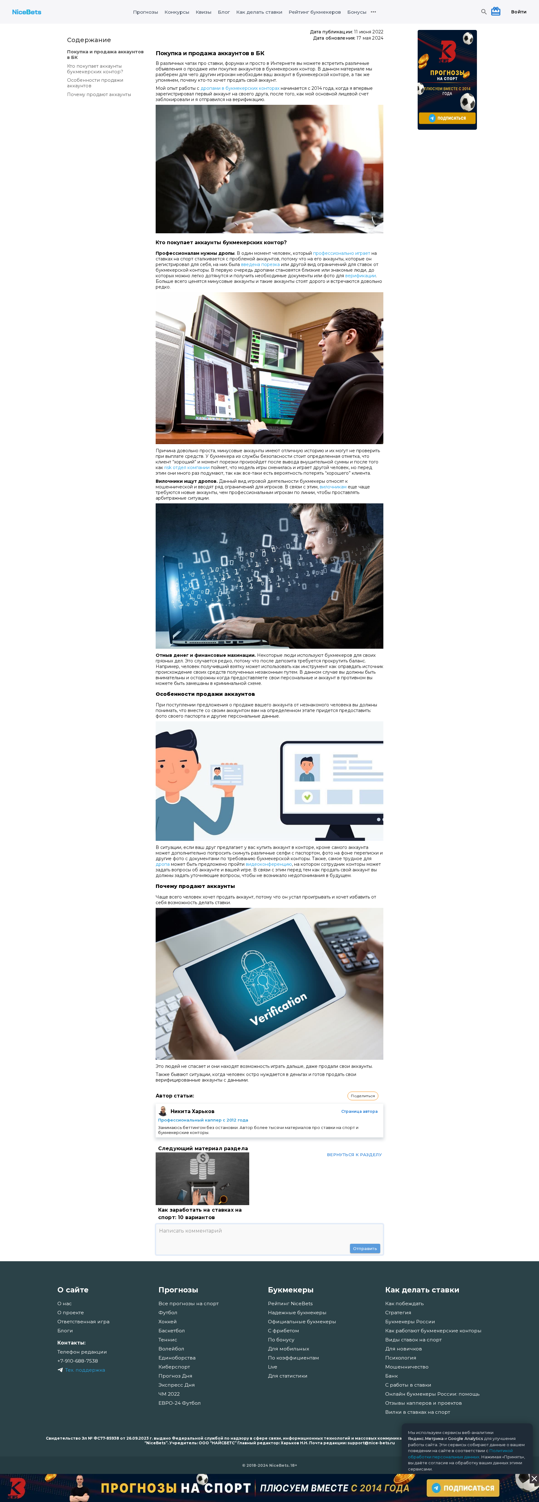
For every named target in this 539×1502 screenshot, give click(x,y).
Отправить (365, 1248)
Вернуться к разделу (354, 1154)
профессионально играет (341, 253)
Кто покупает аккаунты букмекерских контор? (95, 69)
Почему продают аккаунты (99, 94)
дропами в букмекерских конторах (240, 88)
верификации (360, 276)
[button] (362, 1096)
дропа (163, 864)
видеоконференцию (269, 864)
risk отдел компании (187, 467)
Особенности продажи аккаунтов (95, 83)
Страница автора (359, 1111)
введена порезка (260, 264)
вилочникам (333, 487)
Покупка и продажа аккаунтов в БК (105, 54)
